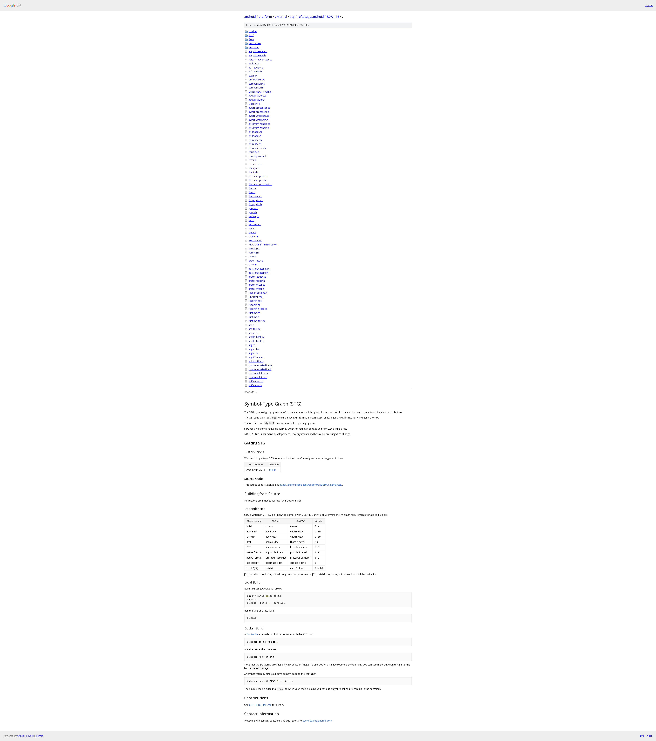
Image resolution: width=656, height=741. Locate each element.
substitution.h (256, 361)
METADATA (255, 240)
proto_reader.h (257, 280)
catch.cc (253, 75)
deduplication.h (257, 99)
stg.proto (254, 349)
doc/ (251, 35)
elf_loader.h (255, 136)
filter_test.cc (255, 196)
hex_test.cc (255, 224)
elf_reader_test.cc (258, 148)
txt (642, 735)
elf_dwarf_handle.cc (259, 123)
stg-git (272, 469)
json (650, 735)
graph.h (253, 212)
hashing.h (254, 216)
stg (292, 17)
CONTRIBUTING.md (260, 91)
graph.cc (253, 208)
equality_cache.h (257, 156)
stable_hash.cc (256, 337)
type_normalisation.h (260, 369)
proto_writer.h (256, 288)
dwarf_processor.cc (259, 107)
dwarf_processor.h (259, 111)
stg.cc (252, 345)
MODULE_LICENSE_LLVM (263, 244)
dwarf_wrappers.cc (259, 115)
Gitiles (20, 735)
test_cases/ (255, 43)
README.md (256, 296)
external (281, 17)
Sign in (649, 5)
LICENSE (253, 236)
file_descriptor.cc (258, 176)
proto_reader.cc (257, 276)
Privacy (30, 735)
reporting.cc (255, 300)
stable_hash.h (256, 341)
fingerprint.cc (256, 200)
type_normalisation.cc (260, 365)
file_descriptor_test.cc (260, 184)
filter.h (252, 192)
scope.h (253, 333)
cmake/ (253, 31)
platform (265, 17)
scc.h (251, 325)
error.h (252, 160)
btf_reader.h (255, 71)
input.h (252, 232)
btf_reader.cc (256, 67)
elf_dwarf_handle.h (259, 127)
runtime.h (254, 317)
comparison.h (256, 87)
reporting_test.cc (258, 308)
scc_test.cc (254, 329)
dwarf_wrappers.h (258, 119)
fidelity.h (253, 172)
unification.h (255, 385)
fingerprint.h (255, 204)
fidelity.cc (254, 168)
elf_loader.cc (255, 131)
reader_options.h (258, 292)
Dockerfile (254, 103)
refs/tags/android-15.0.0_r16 (318, 17)
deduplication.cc (257, 95)
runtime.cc (254, 312)
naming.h (254, 252)
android (250, 17)
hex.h (251, 220)
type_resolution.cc (258, 373)
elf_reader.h (255, 144)
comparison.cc (257, 83)
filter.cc (252, 188)
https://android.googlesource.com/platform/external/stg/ (310, 484)
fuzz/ (251, 39)
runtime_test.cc (257, 321)
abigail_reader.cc (258, 51)
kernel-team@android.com (317, 720)
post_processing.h (258, 272)
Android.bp (254, 63)
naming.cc (254, 248)
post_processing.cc (259, 268)
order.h (252, 256)
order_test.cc (256, 260)
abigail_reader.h (257, 55)
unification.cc (256, 381)
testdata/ (254, 47)
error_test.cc (255, 164)
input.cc (253, 228)
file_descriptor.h (257, 180)
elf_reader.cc (255, 140)
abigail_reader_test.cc (260, 59)
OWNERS (254, 264)
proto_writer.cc (257, 284)
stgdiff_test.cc (256, 357)
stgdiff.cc (253, 353)
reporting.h (255, 304)
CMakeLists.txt (257, 79)
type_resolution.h (258, 377)
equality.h (254, 152)
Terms (39, 735)
